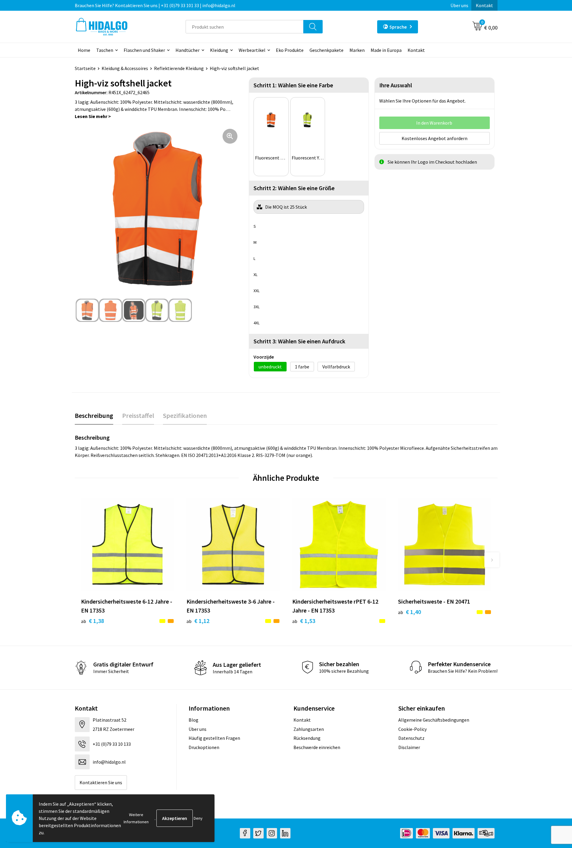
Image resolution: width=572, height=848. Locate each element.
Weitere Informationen (136, 818)
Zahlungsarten (308, 729)
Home (84, 50)
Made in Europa (386, 50)
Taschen (104, 50)
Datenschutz (411, 738)
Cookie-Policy (412, 729)
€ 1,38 (92, 620)
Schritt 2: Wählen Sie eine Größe (294, 188)
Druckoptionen (204, 747)
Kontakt (484, 5)
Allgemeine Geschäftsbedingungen (433, 720)
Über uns (459, 5)
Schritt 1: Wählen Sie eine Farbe (293, 85)
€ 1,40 (409, 612)
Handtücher (187, 50)
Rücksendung (307, 738)
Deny (198, 818)
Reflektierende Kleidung (179, 68)
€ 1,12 (197, 620)
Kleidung (219, 50)
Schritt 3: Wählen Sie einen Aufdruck (299, 341)
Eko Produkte (290, 50)
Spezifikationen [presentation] (185, 415)
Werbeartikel (252, 50)
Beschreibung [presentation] (94, 415)
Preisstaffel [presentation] (138, 415)
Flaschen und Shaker (144, 50)
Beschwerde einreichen (316, 747)
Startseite (85, 68)
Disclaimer (409, 747)
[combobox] (245, 26)
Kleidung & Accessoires (125, 68)
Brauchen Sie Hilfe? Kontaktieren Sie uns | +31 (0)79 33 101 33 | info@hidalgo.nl (155, 5)
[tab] (94, 415)
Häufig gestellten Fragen (214, 738)
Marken (357, 50)
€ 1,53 (303, 620)
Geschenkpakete (326, 50)
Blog (193, 720)
